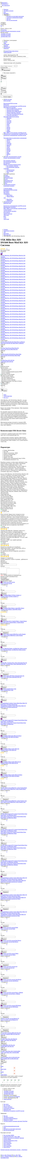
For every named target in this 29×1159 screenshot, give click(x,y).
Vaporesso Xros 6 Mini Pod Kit (14, 111)
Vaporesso (9, 118)
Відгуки (6, 397)
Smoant (8, 127)
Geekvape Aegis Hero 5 (12, 115)
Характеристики (8, 396)
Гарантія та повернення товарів (15, 17)
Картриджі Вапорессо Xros (10, 1140)
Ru (1, 25)
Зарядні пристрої (8, 213)
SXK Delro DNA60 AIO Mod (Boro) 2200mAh (12, 343)
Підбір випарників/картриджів (11, 1126)
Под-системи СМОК (9, 1135)
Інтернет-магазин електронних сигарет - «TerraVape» (14, 1149)
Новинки (6, 9)
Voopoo (8, 123)
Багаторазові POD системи (10, 189)
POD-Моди (6, 191)
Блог (5, 12)
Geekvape (9, 122)
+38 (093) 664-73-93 (5, 36)
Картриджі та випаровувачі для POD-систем (15, 106)
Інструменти (7, 212)
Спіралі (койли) (7, 209)
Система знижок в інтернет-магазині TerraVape (15, 1121)
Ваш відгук (3, 574)
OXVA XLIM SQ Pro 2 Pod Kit (14, 108)
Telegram (6, 45)
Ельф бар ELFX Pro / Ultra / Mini (12, 1136)
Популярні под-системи (10, 107)
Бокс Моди (6, 192)
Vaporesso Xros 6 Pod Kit (13, 110)
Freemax (9, 150)
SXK (2, 252)
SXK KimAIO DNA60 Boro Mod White (10, 355)
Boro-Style (9, 199)
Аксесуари (6, 219)
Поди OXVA (7, 1147)
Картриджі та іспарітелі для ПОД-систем (14, 1110)
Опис (5, 394)
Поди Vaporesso (7, 1143)
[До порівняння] (2, 388)
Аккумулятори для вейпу (10, 211)
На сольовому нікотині (9, 160)
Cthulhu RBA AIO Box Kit (7, 1046)
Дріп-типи (6, 215)
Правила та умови (8, 1120)
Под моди (6, 1104)
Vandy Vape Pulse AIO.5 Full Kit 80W (10, 1052)
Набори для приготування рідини (12, 164)
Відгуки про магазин (12, 20)
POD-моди (6, 104)
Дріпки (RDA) (10, 196)
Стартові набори (8, 188)
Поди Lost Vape (7, 1146)
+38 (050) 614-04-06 (5, 35)
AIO (5, 197)
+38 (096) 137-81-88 (5, 34)
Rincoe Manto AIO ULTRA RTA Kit (9, 1058)
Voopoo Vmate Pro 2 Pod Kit (13, 112)
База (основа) (10, 171)
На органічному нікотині (10, 162)
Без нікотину (7, 163)
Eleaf (8, 152)
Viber (5, 43)
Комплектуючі (7, 1109)
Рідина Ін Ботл (7, 1142)
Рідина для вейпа (8, 1107)
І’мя (2, 564)
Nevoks (8, 128)
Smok (8, 124)
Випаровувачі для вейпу (10, 207)
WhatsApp (6, 48)
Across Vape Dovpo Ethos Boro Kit (9, 349)
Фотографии (4, 578)
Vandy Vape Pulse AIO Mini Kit (8, 1040)
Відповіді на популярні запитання (15, 16)
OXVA (8, 119)
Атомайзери (7, 193)
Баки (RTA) (9, 195)
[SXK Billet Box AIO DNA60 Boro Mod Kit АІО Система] (14, 256)
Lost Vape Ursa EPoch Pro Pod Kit (15, 114)
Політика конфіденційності (10, 1118)
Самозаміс (6, 168)
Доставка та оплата (8, 10)
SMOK (8, 146)
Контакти (6, 13)
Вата (5, 216)
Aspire (8, 130)
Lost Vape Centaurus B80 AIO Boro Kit (10, 1034)
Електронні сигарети (9, 1108)
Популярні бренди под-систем (11, 116)
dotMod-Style (10, 200)
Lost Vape (9, 120)
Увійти (3, 23)
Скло (5, 217)
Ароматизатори (10, 170)
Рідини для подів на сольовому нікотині (14, 1138)
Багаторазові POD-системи (10, 103)
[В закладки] (1, 388)
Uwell (8, 126)
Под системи (7, 1105)
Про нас (9, 19)
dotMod (8, 131)
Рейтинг (3, 566)
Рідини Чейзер (7, 1139)
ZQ (7, 155)
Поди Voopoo (7, 1144)
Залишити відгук (5, 579)
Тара (8, 172)
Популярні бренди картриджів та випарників (15, 138)
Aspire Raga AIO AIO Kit (7, 361)
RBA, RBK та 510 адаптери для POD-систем (15, 132)
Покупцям (6, 14)
